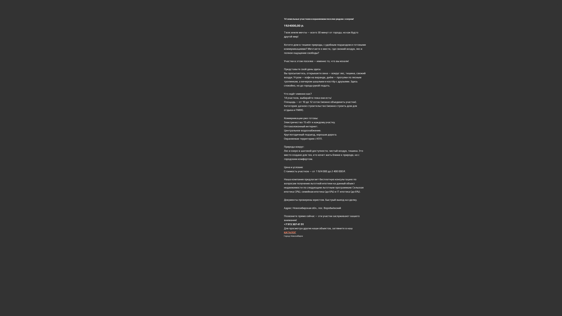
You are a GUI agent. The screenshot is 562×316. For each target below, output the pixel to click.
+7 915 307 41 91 (294, 224)
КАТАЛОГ (290, 232)
